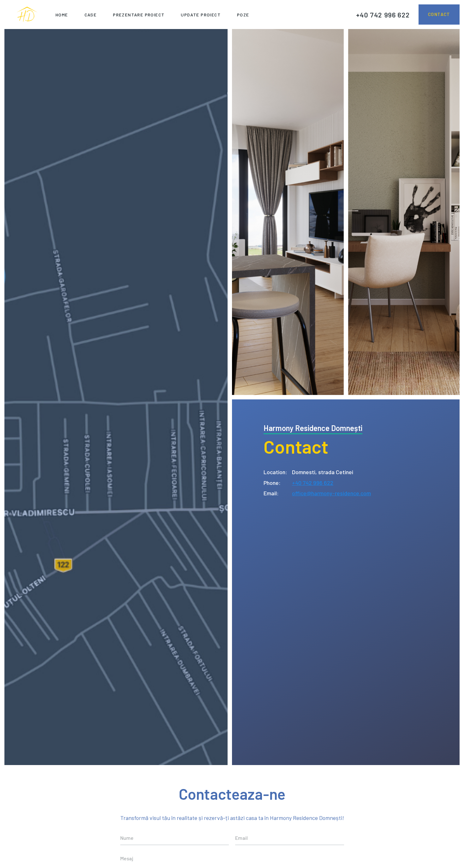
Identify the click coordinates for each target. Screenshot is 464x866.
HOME (62, 14)
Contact (439, 14)
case (91, 14)
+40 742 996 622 (383, 14)
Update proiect (201, 14)
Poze (243, 14)
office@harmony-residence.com (331, 493)
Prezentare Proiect (138, 14)
